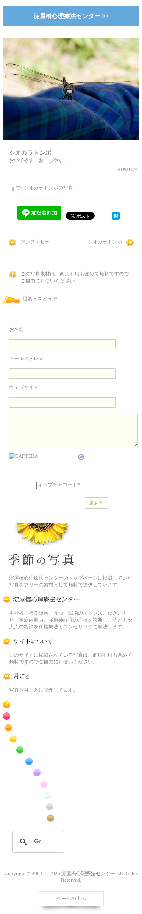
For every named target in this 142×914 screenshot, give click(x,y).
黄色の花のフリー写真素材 (41, 738)
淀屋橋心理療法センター (41, 599)
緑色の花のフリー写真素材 (41, 750)
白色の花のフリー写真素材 (41, 795)
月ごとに (41, 676)
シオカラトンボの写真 (48, 188)
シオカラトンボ (105, 242)
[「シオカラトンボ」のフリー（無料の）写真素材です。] (71, 145)
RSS (41, 704)
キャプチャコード (57, 485)
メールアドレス (26, 358)
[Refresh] (81, 457)
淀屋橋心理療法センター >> (71, 16)
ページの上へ (71, 898)
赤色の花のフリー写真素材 (41, 716)
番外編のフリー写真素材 (41, 818)
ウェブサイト (24, 387)
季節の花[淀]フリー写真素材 (41, 546)
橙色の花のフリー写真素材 (41, 727)
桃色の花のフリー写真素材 (41, 784)
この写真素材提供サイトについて (41, 641)
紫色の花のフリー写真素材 (41, 772)
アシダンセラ (35, 242)
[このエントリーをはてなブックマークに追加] (116, 218)
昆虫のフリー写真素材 (41, 806)
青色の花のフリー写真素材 (41, 761)
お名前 (16, 329)
